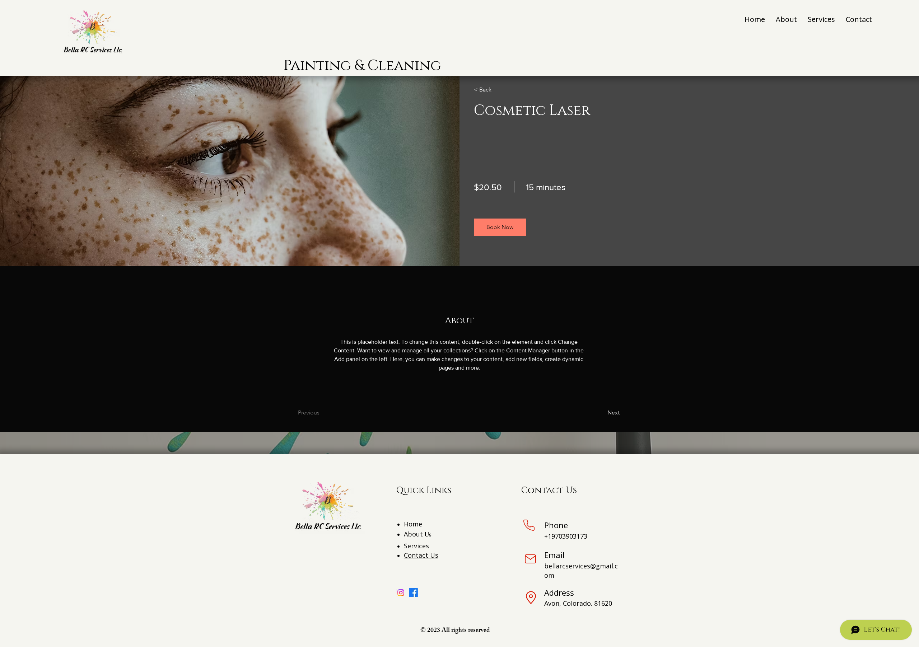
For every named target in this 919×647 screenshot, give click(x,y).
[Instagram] (400, 592)
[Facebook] (413, 592)
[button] (500, 227)
